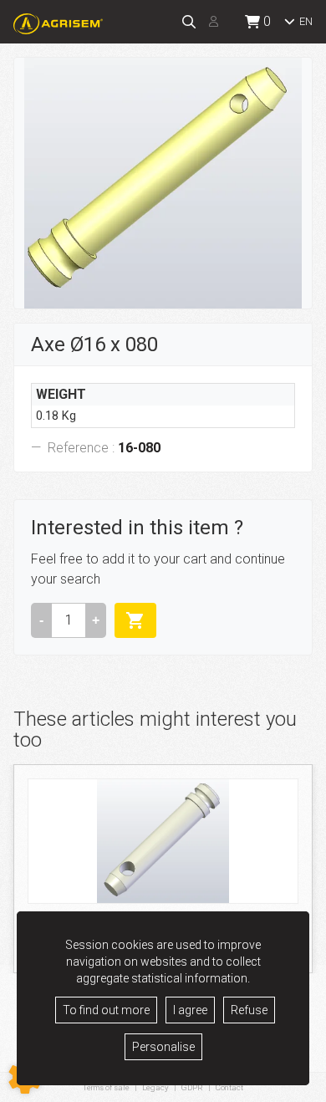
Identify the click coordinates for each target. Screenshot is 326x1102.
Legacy (155, 1087)
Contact (229, 1088)
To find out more (106, 1010)
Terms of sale (106, 1087)
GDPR (192, 1087)
